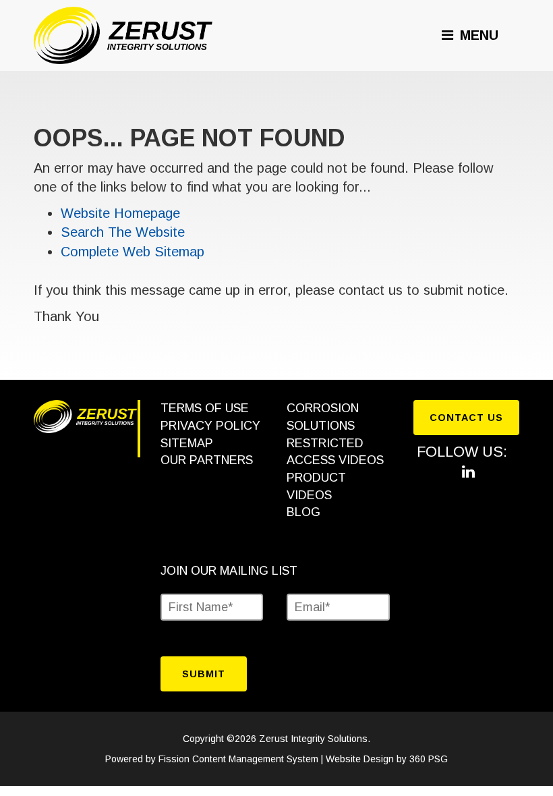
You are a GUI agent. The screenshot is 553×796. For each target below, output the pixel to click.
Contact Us (466, 417)
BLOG (303, 512)
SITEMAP (187, 443)
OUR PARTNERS (207, 460)
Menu (477, 35)
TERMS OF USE (205, 408)
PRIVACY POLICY (210, 425)
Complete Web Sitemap (134, 251)
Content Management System (255, 759)
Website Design (360, 759)
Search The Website (123, 232)
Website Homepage (120, 213)
